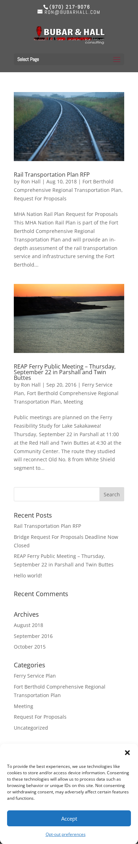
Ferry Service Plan (35, 675)
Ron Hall (31, 181)
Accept (69, 818)
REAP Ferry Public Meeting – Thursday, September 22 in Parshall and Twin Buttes (65, 372)
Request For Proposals (40, 198)
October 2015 (30, 646)
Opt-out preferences (66, 834)
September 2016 (33, 636)
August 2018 (28, 625)
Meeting (73, 401)
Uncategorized (31, 727)
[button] (127, 752)
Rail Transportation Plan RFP (52, 174)
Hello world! (28, 575)
